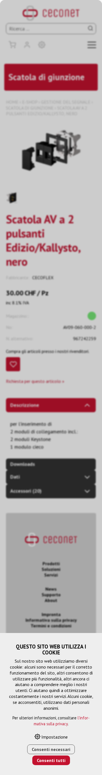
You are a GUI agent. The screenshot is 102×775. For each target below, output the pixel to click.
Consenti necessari (51, 749)
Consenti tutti (51, 760)
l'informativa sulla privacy (62, 720)
